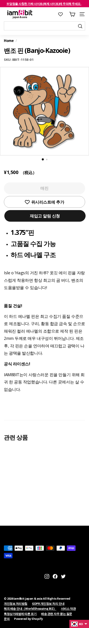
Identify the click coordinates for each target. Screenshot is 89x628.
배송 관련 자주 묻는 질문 (56, 614)
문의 (7, 619)
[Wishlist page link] (62, 14)
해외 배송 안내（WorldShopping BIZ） (30, 608)
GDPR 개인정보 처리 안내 (48, 603)
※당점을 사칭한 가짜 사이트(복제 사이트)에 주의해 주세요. (43, 4)
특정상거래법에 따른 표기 (20, 614)
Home (8, 40)
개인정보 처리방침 (15, 603)
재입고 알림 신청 (45, 215)
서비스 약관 (68, 608)
